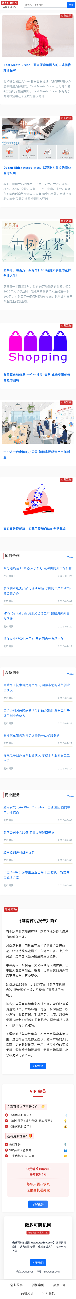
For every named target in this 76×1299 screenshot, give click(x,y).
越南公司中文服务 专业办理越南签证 (29, 832)
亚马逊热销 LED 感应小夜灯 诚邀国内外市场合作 (38, 568)
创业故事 (16, 1285)
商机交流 (27, 1293)
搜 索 (71, 5)
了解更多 (38, 1066)
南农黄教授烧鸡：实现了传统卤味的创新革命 (35, 528)
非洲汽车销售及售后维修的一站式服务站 (32, 735)
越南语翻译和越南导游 (19, 852)
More (70, 557)
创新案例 (38, 1285)
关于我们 (38, 1262)
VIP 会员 (48, 1293)
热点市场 (59, 1285)
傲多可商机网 (38, 1225)
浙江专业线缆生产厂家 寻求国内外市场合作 (34, 638)
